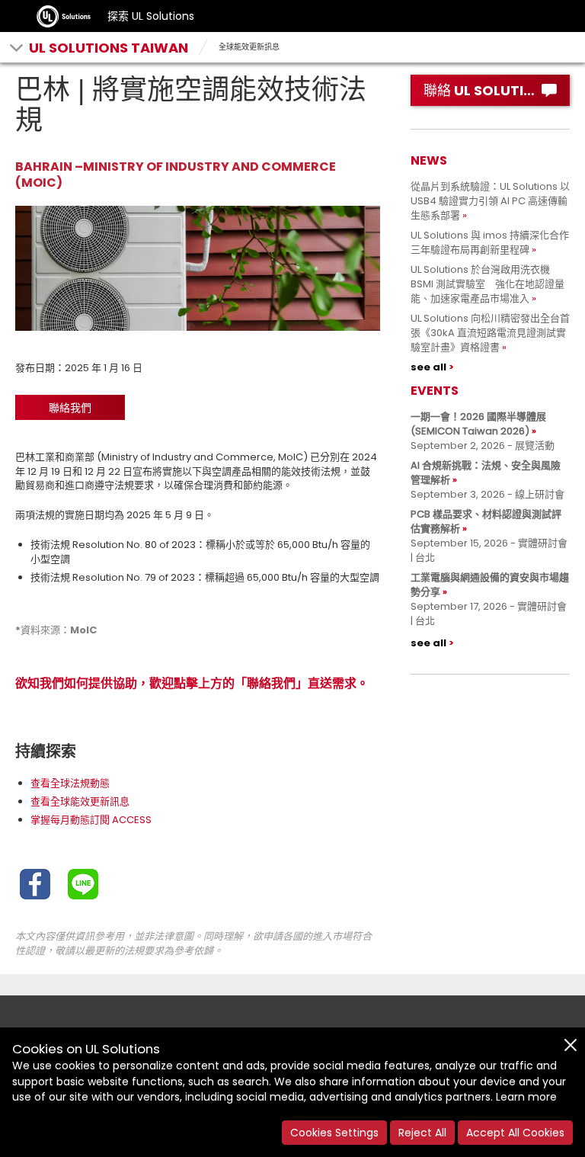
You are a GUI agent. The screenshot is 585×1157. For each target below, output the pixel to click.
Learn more (526, 1096)
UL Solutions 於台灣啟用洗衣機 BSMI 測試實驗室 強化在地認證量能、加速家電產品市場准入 (487, 284)
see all (428, 367)
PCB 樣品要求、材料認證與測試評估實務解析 (486, 521)
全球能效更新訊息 (249, 47)
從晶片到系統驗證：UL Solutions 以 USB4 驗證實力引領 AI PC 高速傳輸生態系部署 (490, 201)
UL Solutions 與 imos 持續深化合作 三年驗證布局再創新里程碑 (495, 242)
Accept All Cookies (515, 1132)
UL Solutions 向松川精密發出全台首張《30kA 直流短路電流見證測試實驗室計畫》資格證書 (490, 332)
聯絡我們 (70, 407)
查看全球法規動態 (70, 783)
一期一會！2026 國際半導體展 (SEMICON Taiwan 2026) (478, 423)
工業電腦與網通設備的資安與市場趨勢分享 (490, 584)
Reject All (422, 1132)
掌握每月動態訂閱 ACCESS (91, 819)
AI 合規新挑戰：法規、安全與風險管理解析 (486, 472)
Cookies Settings (334, 1132)
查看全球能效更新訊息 (79, 801)
